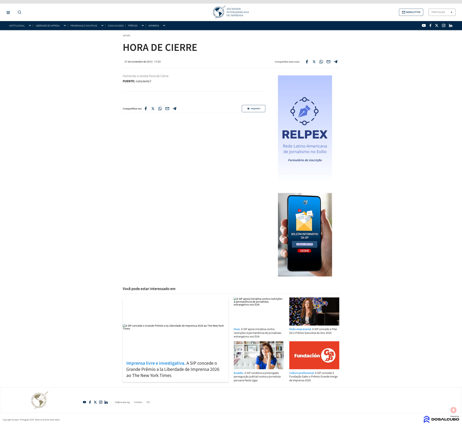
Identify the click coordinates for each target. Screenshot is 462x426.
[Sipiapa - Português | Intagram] (443, 25)
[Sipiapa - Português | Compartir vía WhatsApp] (160, 108)
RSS (148, 402)
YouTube (84, 402)
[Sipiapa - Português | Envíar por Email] (328, 61)
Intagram (100, 402)
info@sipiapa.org (122, 402)
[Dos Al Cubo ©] (441, 422)
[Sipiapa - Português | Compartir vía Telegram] (174, 108)
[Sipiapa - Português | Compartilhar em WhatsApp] (321, 61)
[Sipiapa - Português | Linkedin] (450, 25)
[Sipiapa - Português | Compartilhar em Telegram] (335, 61)
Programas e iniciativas (83, 25)
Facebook (89, 402)
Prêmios (133, 25)
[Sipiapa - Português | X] (437, 25)
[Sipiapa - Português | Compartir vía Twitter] (152, 108)
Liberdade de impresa (48, 25)
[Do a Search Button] (18, 12)
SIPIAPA (127, 35)
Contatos (138, 402)
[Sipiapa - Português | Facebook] (430, 25)
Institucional (17, 25)
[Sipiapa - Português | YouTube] (424, 25)
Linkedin (106, 402)
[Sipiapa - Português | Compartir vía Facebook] (145, 108)
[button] (411, 12)
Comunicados (116, 25)
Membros (153, 25)
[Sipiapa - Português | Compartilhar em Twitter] (314, 61)
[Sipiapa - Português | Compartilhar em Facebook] (306, 61)
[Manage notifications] (453, 410)
